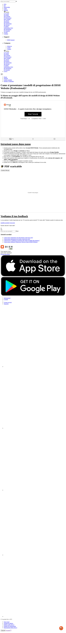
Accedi (5, 32)
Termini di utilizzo (8, 623)
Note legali (6, 622)
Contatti (6, 299)
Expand (8, 630)
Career (8, 47)
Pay (5, 5)
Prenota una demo (5, 254)
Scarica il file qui (5, 170)
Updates (6, 33)
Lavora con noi (8, 302)
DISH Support (10, 40)
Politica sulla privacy (9, 624)
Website (6, 10)
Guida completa (8, 80)
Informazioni (7, 298)
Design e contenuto (9, 81)
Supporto (6, 303)
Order (5, 8)
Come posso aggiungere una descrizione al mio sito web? (18, 237)
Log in (5, 71)
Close (2, 630)
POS (5, 4)
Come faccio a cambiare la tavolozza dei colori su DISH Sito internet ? (22, 240)
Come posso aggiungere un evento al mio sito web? (17, 239)
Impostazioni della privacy (10, 627)
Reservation (7, 7)
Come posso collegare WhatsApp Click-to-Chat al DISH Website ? (21, 242)
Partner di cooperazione (10, 626)
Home (5, 77)
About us (9, 46)
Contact (9, 49)
